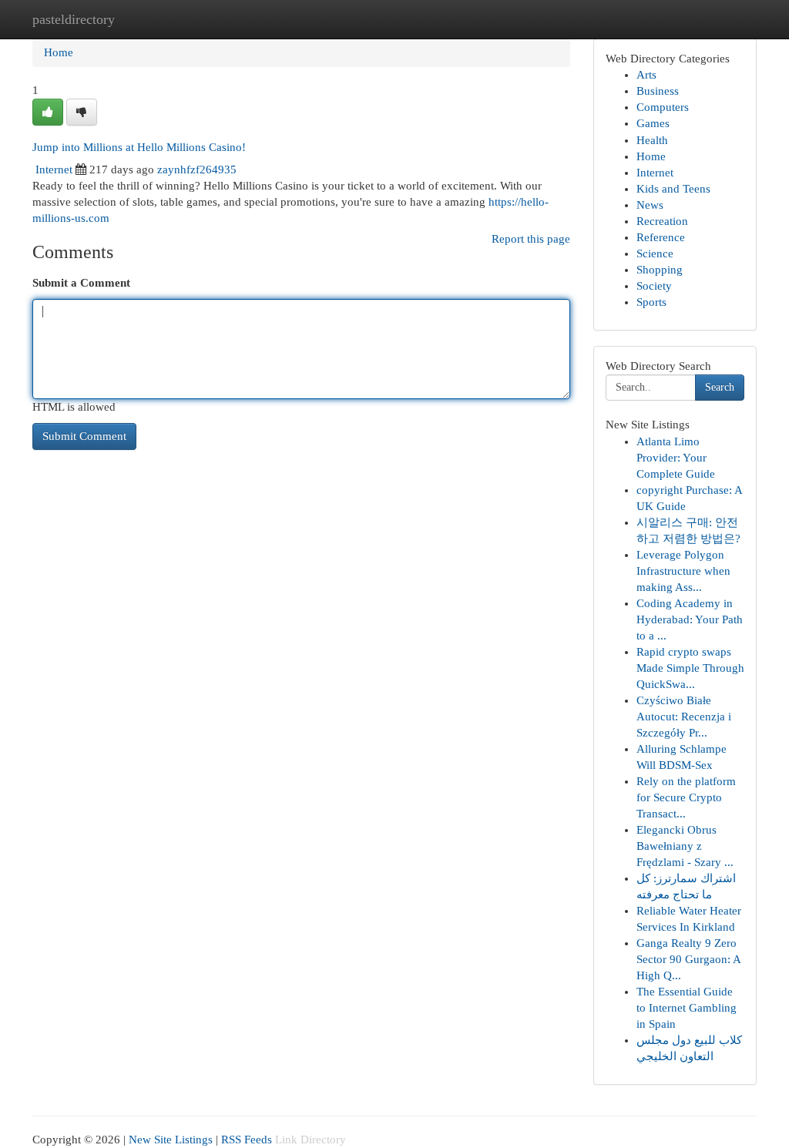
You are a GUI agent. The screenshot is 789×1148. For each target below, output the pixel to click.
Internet (53, 169)
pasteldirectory (73, 19)
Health (652, 140)
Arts (646, 75)
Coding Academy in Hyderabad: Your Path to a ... (689, 619)
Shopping (659, 270)
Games (653, 123)
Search (719, 387)
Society (654, 286)
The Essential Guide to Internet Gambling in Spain (686, 1007)
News (649, 205)
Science (654, 253)
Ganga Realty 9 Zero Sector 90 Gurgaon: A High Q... (688, 959)
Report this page (531, 239)
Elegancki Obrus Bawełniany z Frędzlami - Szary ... (685, 846)
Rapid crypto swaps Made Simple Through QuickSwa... (690, 668)
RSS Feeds (246, 1139)
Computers (662, 107)
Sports (651, 302)
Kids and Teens (673, 189)
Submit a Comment (81, 283)
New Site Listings (171, 1139)
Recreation (662, 221)
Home (58, 52)
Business (657, 91)
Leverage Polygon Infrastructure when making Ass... (683, 571)
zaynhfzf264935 (197, 169)
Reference (660, 237)
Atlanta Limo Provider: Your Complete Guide (675, 457)
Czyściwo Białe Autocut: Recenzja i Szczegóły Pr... (683, 716)
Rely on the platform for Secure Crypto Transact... (686, 797)
